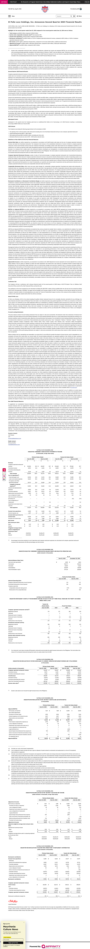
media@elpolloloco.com (14, 444)
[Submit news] (4, 469)
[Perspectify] (4, 473)
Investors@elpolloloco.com (14, 438)
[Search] (71, 16)
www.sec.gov (74, 387)
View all (87, 2)
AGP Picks (4, 2)
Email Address (7, 937)
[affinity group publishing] (4, 476)
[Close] (23, 922)
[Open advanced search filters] (74, 16)
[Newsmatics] (4, 479)
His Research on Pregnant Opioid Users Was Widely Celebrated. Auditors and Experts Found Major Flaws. (50, 2)
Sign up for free (13, 943)
